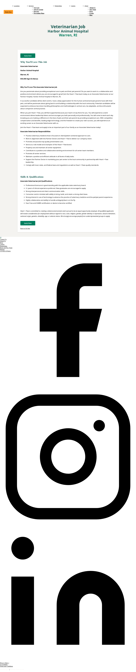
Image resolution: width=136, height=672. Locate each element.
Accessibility (4, 664)
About (86, 6)
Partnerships (58, 6)
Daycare (36, 11)
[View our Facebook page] (68, 388)
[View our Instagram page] (68, 524)
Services (31, 6)
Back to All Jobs (25, 228)
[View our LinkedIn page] (68, 661)
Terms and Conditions (6, 666)
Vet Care (36, 8)
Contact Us (3, 239)
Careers (73, 6)
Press (91, 11)
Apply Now (28, 56)
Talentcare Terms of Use (17, 669)
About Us (92, 8)
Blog (90, 15)
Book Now (8, 12)
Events (91, 13)
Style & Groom (38, 9)
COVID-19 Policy (5, 251)
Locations (17, 6)
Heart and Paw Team (6, 248)
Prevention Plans (39, 13)
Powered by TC (4, 669)
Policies (2, 249)
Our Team (92, 9)
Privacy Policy (4, 663)
